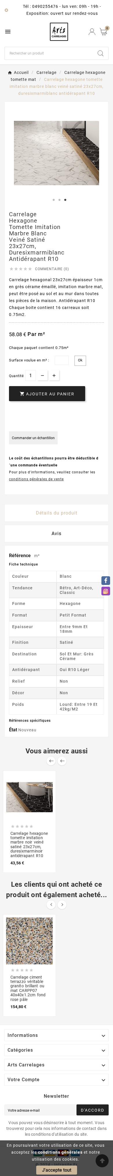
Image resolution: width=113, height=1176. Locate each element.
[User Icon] (92, 31)
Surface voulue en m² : (29, 360)
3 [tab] (65, 200)
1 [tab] (54, 200)
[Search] (100, 53)
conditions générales (60, 1152)
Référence (20, 555)
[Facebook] (105, 580)
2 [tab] (59, 200)
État (13, 729)
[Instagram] (105, 591)
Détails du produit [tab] (56, 513)
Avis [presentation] (56, 533)
